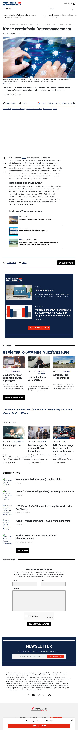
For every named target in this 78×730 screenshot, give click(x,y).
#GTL (63, 441)
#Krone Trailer (66, 371)
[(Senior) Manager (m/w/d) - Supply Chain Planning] (7, 524)
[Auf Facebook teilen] (4, 158)
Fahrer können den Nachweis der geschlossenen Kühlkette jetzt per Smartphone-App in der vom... (38, 389)
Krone (24, 158)
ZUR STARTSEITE (66, 263)
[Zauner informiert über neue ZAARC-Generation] (14, 362)
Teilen (24, 103)
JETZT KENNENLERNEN (39, 328)
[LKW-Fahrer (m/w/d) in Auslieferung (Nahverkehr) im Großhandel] (7, 510)
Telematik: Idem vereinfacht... (37, 378)
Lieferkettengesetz (45, 290)
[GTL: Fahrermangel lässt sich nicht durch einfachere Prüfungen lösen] (64, 432)
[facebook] (28, 695)
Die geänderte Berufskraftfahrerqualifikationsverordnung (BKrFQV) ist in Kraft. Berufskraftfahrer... (16, 457)
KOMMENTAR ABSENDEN (39, 624)
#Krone (24, 413)
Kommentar (16, 588)
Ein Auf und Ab (39, 319)
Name (42, 580)
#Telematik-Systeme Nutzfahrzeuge (36, 352)
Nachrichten (14, 24)
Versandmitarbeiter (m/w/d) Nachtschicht (38, 479)
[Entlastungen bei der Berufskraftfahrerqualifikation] (14, 432)
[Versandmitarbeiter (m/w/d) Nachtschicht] (7, 482)
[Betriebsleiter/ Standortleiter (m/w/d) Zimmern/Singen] (7, 539)
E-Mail (14, 580)
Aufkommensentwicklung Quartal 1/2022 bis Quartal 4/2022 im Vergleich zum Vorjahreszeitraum (53, 312)
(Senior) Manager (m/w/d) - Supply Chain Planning (43, 520)
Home (5, 24)
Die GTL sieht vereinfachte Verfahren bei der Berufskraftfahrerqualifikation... (63, 457)
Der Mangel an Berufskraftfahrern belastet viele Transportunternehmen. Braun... (38, 457)
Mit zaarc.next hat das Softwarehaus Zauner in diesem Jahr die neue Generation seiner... (13, 387)
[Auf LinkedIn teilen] (5, 167)
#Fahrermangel (41, 441)
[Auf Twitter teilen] (5, 162)
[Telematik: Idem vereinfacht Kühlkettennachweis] (39, 362)
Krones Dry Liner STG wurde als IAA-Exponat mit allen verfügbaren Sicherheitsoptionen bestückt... (64, 387)
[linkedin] (44, 695)
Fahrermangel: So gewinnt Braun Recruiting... (38, 448)
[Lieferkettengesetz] (19, 292)
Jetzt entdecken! (39, 726)
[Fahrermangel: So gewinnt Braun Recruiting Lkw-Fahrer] (39, 432)
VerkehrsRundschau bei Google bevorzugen (56, 103)
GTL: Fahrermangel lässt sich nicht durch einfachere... (63, 448)
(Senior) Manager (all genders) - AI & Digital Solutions (45, 491)
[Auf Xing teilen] (5, 172)
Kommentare (11, 103)
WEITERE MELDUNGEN (14, 398)
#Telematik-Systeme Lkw (41, 372)
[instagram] (39, 695)
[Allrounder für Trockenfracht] (64, 362)
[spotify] (49, 695)
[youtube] (33, 695)
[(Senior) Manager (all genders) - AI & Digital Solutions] (7, 495)
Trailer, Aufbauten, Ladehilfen (30, 24)
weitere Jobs (22, 551)
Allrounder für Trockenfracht (61, 376)
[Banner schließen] (71, 720)
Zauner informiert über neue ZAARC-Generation (13, 378)
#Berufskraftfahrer (18, 441)
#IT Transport (16, 371)
